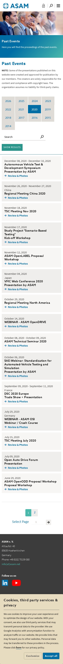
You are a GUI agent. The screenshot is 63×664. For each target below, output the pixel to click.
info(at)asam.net (11, 564)
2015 (48, 118)
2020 (34, 109)
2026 (8, 101)
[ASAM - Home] (15, 4)
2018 (8, 118)
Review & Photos (18, 175)
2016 (35, 118)
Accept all (51, 656)
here (19, 647)
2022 (8, 109)
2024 (35, 101)
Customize (33, 656)
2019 (48, 109)
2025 (21, 101)
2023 (48, 101)
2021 (21, 109)
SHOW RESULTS (12, 147)
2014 (8, 126)
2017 (21, 118)
